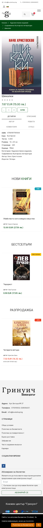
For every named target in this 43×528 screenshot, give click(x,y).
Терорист (7, 284)
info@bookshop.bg (10, 2)
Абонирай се (21, 493)
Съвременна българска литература (17, 154)
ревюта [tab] (31, 122)
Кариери (5, 448)
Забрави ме (6, 441)
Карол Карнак (13, 224)
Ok (38, 525)
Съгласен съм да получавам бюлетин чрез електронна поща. (20, 486)
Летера (12, 159)
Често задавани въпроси (12, 445)
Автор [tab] (11, 122)
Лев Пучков (12, 290)
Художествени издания (21, 151)
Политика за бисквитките (12, 429)
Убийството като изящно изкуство (19, 219)
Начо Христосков (15, 156)
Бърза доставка (8, 437)
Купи (22, 110)
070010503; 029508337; (30, 2)
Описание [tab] (31, 116)
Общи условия (7, 425)
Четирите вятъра (11, 350)
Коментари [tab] (11, 127)
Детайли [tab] (11, 116)
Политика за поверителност (13, 433)
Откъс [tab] (31, 127)
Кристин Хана (12, 355)
